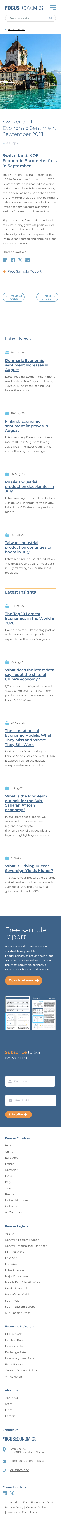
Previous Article (16, 297)
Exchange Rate (15, 1352)
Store (8, 1404)
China (9, 1151)
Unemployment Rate (19, 1358)
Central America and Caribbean (26, 1245)
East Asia (11, 1258)
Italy (8, 1182)
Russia (9, 1194)
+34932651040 (19, 1470)
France (9, 1163)
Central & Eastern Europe (22, 1239)
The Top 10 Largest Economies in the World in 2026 (30, 618)
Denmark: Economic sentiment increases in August (26, 365)
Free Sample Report (25, 271)
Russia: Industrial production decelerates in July (29, 487)
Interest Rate (14, 1346)
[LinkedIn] (4, 1493)
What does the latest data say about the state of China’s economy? (29, 675)
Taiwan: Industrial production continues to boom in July (28, 547)
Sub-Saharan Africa (17, 1312)
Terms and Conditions (22, 1512)
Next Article (46, 297)
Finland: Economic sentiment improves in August (26, 426)
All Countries (13, 1212)
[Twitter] (12, 1493)
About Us (11, 1398)
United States (14, 1206)
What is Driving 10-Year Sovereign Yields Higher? (29, 868)
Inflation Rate (14, 1340)
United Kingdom (16, 1200)
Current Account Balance (22, 1370)
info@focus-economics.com (28, 1460)
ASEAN (10, 1233)
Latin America (14, 1270)
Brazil (8, 1145)
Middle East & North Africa (22, 1282)
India (8, 1176)
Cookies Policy (36, 1507)
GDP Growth (13, 1334)
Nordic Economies (17, 1288)
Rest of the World (17, 1294)
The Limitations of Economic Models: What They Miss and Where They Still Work (28, 738)
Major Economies (16, 1276)
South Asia (12, 1300)
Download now (21, 980)
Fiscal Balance (14, 1364)
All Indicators (14, 1376)
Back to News (16, 29)
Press (8, 1410)
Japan (9, 1188)
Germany (11, 1169)
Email (9, 1092)
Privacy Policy (14, 1507)
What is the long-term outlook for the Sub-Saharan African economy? (26, 803)
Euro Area (11, 1157)
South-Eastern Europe (20, 1306)
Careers (10, 1416)
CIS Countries (14, 1252)
